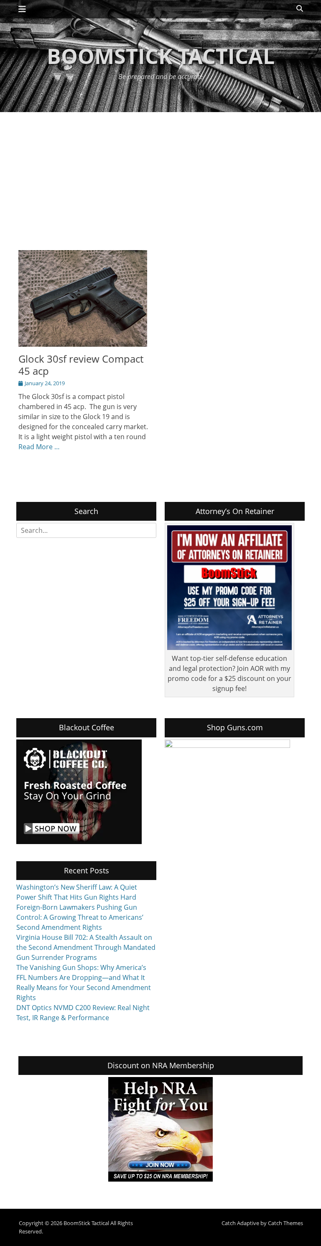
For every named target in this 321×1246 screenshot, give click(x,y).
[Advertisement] (160, 174)
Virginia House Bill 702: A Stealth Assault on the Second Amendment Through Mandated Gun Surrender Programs (85, 947)
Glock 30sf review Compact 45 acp (80, 365)
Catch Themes (285, 1223)
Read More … (39, 446)
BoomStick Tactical (161, 56)
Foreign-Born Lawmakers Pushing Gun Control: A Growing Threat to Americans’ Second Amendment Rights (79, 917)
